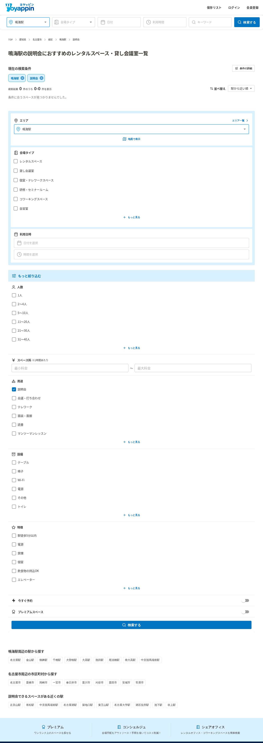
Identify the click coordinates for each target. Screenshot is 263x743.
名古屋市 (37, 39)
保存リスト (214, 7)
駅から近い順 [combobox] (239, 88)
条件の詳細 (246, 68)
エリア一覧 (238, 120)
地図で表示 (134, 139)
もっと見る (134, 217)
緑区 (50, 39)
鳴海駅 (62, 39)
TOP (10, 39)
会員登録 (252, 7)
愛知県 (22, 39)
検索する (249, 22)
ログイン (234, 7)
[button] (130, 161)
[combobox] (25, 22)
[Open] (45, 22)
